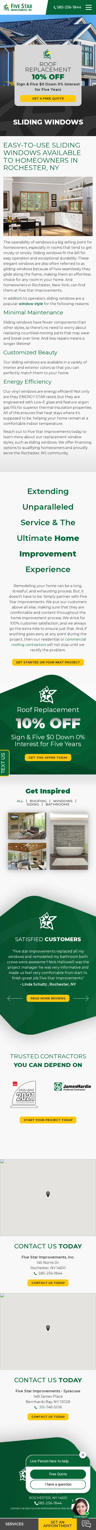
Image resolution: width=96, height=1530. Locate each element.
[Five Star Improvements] (17, 7)
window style (31, 304)
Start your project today (48, 1120)
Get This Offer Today (48, 757)
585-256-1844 (68, 7)
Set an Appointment (57, 1524)
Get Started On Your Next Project (48, 662)
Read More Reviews (48, 998)
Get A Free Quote (48, 98)
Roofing (40, 801)
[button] (48, 1194)
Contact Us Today (48, 1283)
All (22, 801)
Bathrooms (57, 804)
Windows (64, 801)
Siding (35, 804)
